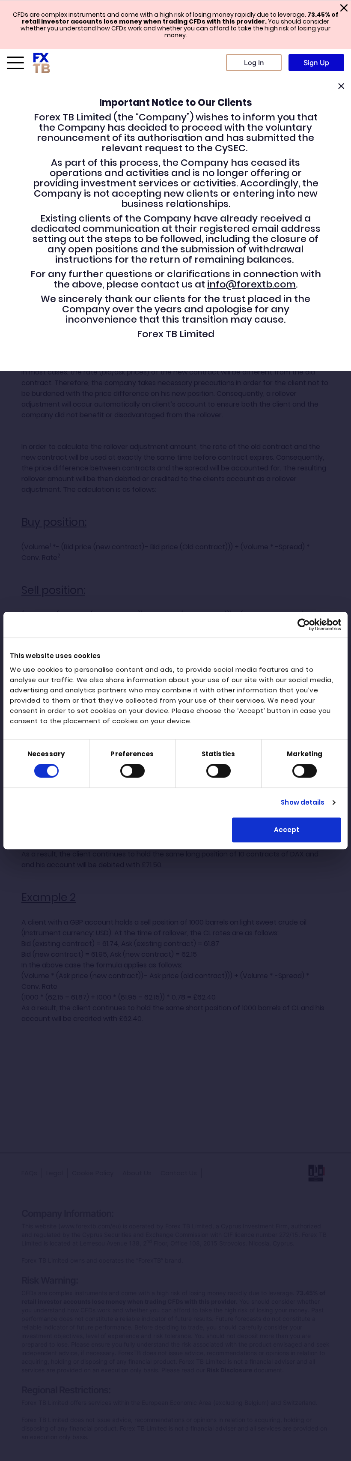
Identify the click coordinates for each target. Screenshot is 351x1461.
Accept (286, 829)
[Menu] (15, 62)
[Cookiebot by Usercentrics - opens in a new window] (303, 624)
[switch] (132, 771)
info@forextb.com (251, 284)
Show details (302, 802)
